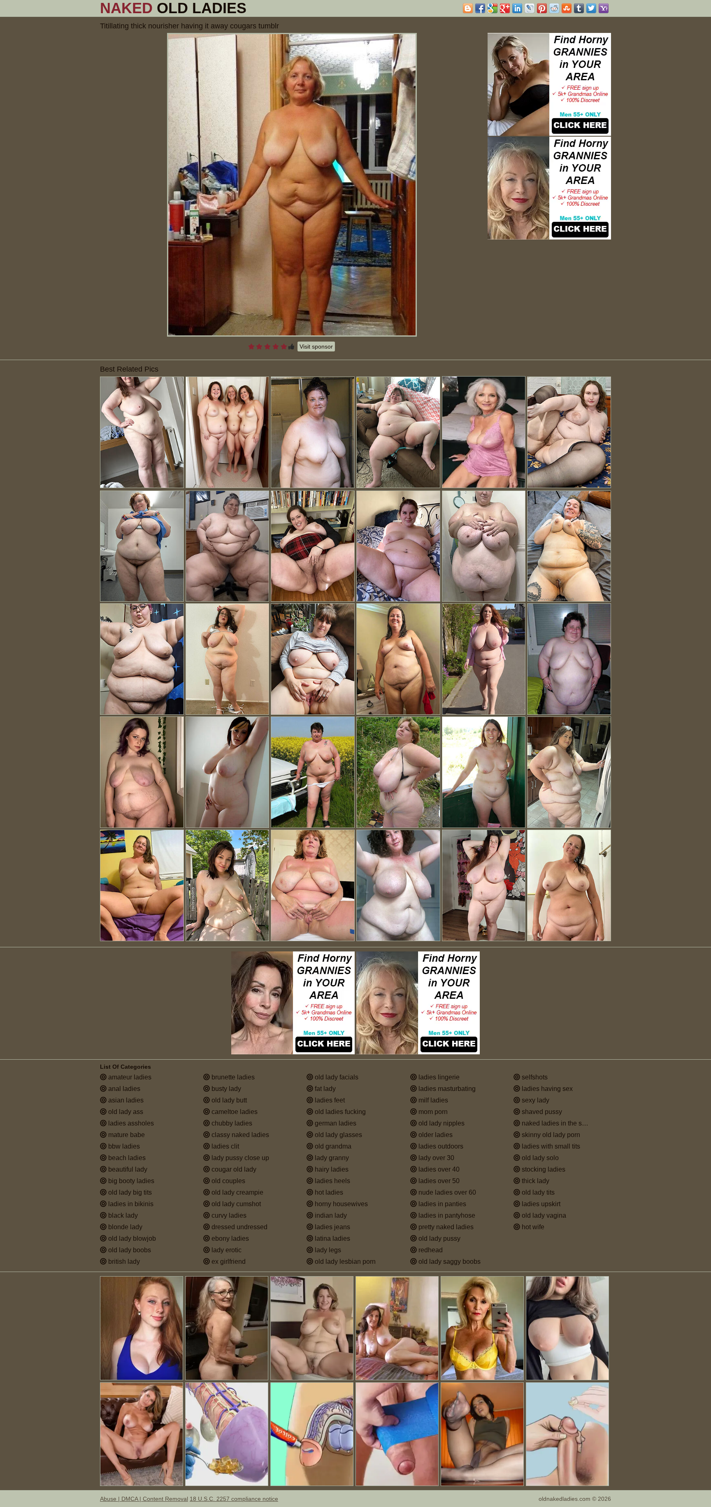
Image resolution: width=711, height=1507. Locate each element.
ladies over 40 (438, 1169)
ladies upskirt (540, 1203)
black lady (122, 1215)
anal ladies (123, 1088)
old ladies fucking (339, 1111)
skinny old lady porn (550, 1134)
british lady (123, 1261)
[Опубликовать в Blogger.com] (468, 8)
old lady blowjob (131, 1238)
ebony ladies (229, 1238)
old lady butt (228, 1100)
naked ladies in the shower (560, 1123)
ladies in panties (441, 1203)
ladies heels (331, 1180)
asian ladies (125, 1100)
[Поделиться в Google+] (505, 8)
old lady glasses (337, 1134)
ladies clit (224, 1146)
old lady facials (335, 1077)
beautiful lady (127, 1169)
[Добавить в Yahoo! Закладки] (604, 8)
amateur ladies (129, 1077)
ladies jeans (331, 1226)
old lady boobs (129, 1250)
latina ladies (331, 1238)
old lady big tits (129, 1192)
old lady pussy (438, 1238)
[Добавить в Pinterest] (542, 8)
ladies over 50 (438, 1180)
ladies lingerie (438, 1077)
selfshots (534, 1077)
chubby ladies (231, 1123)
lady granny (331, 1157)
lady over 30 (435, 1157)
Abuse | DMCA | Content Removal (144, 1498)
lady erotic (226, 1250)
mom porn (432, 1111)
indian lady (330, 1215)
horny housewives (340, 1203)
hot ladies (328, 1192)
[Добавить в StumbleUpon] (567, 8)
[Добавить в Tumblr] (579, 8)
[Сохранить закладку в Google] (492, 8)
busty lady (225, 1088)
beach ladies (126, 1157)
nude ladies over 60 (446, 1192)
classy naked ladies (239, 1134)
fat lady (324, 1088)
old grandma (332, 1146)
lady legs (327, 1250)
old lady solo (539, 1157)
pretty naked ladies (445, 1226)
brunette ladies (232, 1077)
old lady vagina (543, 1215)
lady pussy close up (239, 1157)
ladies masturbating (446, 1088)
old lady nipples (441, 1123)
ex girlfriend (228, 1261)
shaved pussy (541, 1111)
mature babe (126, 1134)
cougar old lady (233, 1169)
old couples (227, 1180)
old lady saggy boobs (449, 1261)
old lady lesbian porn (344, 1261)
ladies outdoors (440, 1146)
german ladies (334, 1123)
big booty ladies (130, 1180)
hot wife (532, 1226)
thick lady (534, 1180)
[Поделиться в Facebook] (480, 8)
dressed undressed (238, 1226)
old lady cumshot (235, 1203)
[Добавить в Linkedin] (517, 8)
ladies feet (329, 1100)
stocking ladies (542, 1169)
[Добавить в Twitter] (591, 8)
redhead (430, 1250)
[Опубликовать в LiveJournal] (529, 8)
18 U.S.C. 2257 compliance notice (234, 1498)
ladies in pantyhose (446, 1215)
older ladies (435, 1134)
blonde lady (124, 1226)
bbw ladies (123, 1146)
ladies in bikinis (130, 1203)
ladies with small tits (550, 1146)
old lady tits (537, 1192)
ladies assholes (130, 1123)
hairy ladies (331, 1169)
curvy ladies (228, 1215)
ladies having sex (546, 1088)
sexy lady (534, 1100)
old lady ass (125, 1111)
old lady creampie (236, 1192)
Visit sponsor (316, 346)
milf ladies (432, 1100)
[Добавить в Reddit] (554, 8)
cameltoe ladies (234, 1111)
